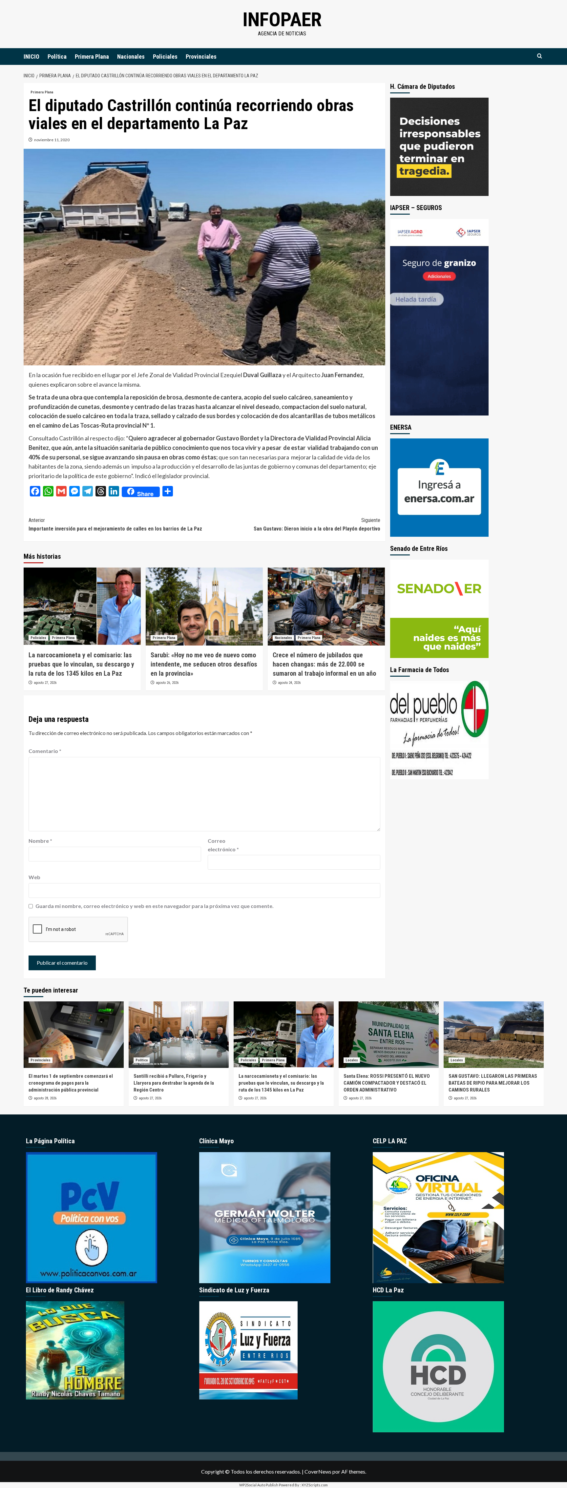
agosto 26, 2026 (167, 683)
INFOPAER (282, 19)
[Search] (540, 56)
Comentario (45, 751)
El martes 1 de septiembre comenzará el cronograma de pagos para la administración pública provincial (71, 1083)
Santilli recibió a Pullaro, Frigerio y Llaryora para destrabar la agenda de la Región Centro (174, 1083)
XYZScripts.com (315, 1485)
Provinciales (201, 56)
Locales (352, 1060)
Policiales (165, 56)
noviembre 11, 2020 (52, 139)
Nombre (40, 841)
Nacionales (131, 56)
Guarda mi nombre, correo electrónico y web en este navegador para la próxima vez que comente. (154, 906)
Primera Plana (92, 56)
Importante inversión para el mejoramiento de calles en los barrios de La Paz (115, 524)
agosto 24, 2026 (289, 683)
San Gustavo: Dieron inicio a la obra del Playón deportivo (317, 524)
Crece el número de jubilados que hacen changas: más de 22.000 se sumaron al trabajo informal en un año (324, 664)
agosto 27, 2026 (45, 683)
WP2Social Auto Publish (258, 1485)
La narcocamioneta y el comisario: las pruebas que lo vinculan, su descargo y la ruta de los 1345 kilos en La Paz (81, 664)
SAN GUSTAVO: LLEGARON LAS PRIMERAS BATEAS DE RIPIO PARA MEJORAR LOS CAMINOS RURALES (493, 1083)
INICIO (31, 56)
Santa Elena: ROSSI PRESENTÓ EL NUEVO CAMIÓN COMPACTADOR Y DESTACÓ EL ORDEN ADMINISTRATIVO (387, 1083)
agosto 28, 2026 (45, 1098)
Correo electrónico (223, 845)
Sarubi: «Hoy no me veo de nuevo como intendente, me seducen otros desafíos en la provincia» (204, 664)
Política (57, 56)
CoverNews (317, 1471)
